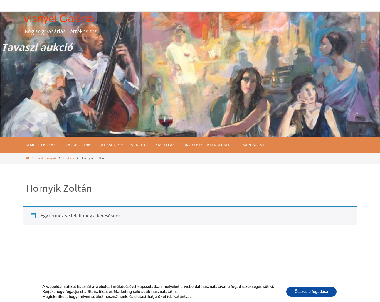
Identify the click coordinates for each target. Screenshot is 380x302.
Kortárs (68, 158)
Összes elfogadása (311, 291)
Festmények (46, 158)
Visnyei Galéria (58, 18)
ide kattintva (178, 296)
